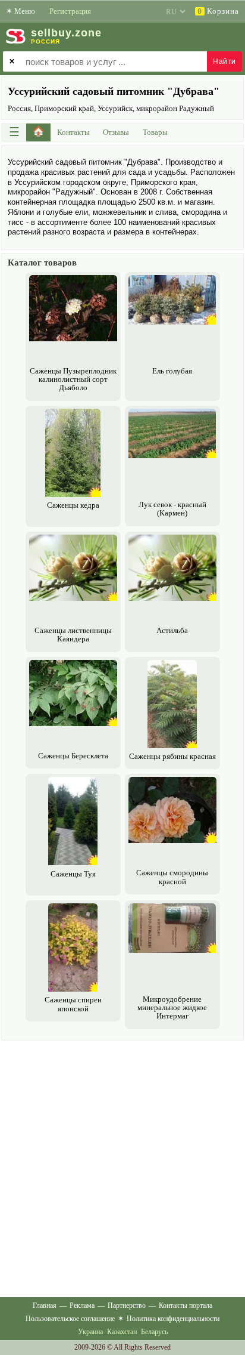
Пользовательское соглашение (70, 1318)
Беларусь (154, 1332)
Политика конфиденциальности (173, 1318)
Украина (90, 1332)
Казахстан (122, 1332)
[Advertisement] (122, 1166)
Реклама (82, 1305)
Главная (44, 1305)
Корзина (218, 11)
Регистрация (70, 11)
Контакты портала (185, 1305)
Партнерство (127, 1305)
